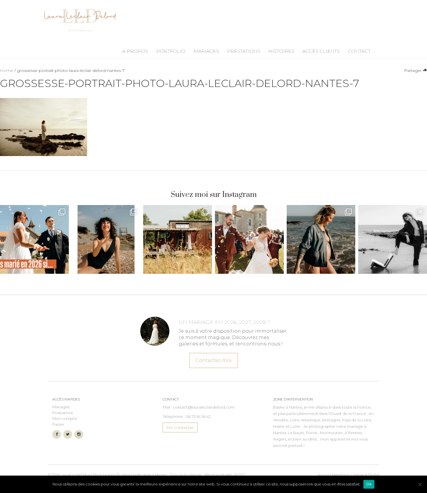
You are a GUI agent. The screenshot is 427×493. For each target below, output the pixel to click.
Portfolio (170, 51)
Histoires (281, 51)
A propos (135, 51)
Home (6, 70)
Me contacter (180, 427)
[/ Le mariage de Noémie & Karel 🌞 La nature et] (177, 239)
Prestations (243, 51)
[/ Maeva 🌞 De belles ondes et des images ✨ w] (106, 239)
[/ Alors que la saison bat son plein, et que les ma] (34, 239)
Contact (359, 51)
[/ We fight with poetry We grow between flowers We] (392, 239)
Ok (369, 484)
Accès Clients (321, 51)
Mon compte (64, 418)
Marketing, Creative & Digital (348, 474)
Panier (58, 424)
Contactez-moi (213, 360)
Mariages (206, 51)
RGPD (239, 474)
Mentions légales (218, 474)
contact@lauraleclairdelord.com (204, 407)
